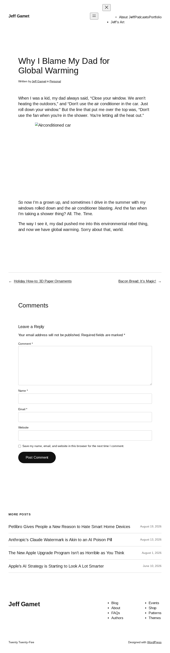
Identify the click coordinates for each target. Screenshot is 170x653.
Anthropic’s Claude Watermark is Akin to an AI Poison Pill (60, 539)
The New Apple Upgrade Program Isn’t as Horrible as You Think (66, 553)
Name (23, 390)
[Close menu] (106, 7)
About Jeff (127, 17)
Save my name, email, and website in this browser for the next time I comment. (73, 446)
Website (23, 427)
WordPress (154, 642)
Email (22, 409)
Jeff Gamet (18, 16)
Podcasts (142, 17)
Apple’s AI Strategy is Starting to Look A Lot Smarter (56, 566)
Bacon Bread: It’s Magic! (137, 281)
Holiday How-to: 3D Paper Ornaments (43, 281)
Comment (25, 343)
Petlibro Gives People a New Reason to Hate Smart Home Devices (69, 526)
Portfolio (155, 17)
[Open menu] (94, 16)
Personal (55, 81)
